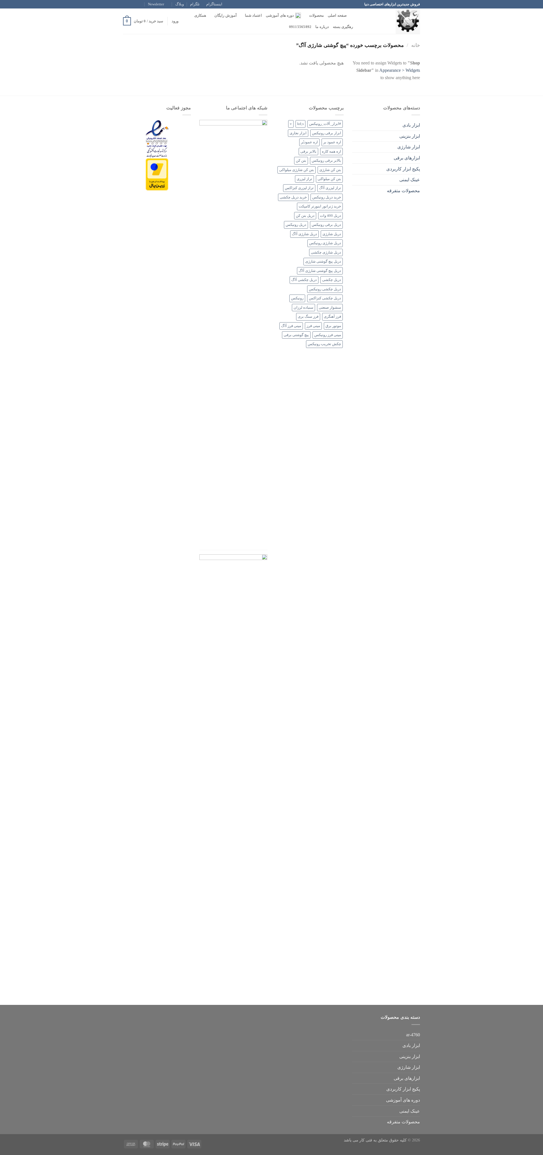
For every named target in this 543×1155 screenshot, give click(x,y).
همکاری (200, 16)
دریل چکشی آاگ (304, 280)
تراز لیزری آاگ (330, 188)
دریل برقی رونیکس (326, 225)
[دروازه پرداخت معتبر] (157, 174)
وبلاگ (179, 4)
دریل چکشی (331, 280)
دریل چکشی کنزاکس (325, 298)
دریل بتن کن (305, 216)
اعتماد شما (253, 16)
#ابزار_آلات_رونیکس (325, 124)
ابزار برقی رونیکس (326, 133)
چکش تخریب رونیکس (324, 344)
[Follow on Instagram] (136, 4)
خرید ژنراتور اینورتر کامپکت (320, 206)
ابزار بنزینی (409, 136)
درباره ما (322, 27)
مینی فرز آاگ (291, 326)
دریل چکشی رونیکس (325, 289)
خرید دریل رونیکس (326, 197)
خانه (415, 45)
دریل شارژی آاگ (304, 234)
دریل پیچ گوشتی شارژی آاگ (320, 271)
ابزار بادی (411, 125)
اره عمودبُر (309, 142)
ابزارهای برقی (407, 157)
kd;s (300, 124)
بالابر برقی (308, 151)
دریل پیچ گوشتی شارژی (323, 261)
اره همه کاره (331, 151)
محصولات (316, 16)
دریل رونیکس (296, 225)
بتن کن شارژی (330, 170)
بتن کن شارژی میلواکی (296, 170)
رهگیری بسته (343, 27)
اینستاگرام (214, 4)
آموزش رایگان (225, 16)
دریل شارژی (331, 234)
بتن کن (301, 161)
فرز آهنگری (332, 317)
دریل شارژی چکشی (326, 252)
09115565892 (300, 27)
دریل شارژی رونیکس (325, 243)
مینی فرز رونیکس (327, 335)
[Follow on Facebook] (142, 4)
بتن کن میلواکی (329, 179)
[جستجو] (353, 15)
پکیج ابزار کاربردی (403, 168)
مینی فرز (313, 326)
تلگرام (195, 4)
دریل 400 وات (330, 216)
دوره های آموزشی (280, 16)
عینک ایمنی (409, 179)
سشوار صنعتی (330, 308)
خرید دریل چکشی (293, 197)
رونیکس (297, 298)
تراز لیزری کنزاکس (299, 188)
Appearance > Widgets (399, 70)
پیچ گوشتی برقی (296, 335)
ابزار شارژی (408, 146)
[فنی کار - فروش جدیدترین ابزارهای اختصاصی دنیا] (391, 21)
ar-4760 (413, 1034)
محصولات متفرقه (403, 190)
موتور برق (333, 326)
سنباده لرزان (303, 308)
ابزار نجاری (298, 133)
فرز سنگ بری (308, 317)
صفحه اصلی (337, 16)
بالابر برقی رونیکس (326, 161)
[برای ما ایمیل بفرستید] (126, 4)
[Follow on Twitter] (131, 4)
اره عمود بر (332, 142)
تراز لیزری (304, 179)
